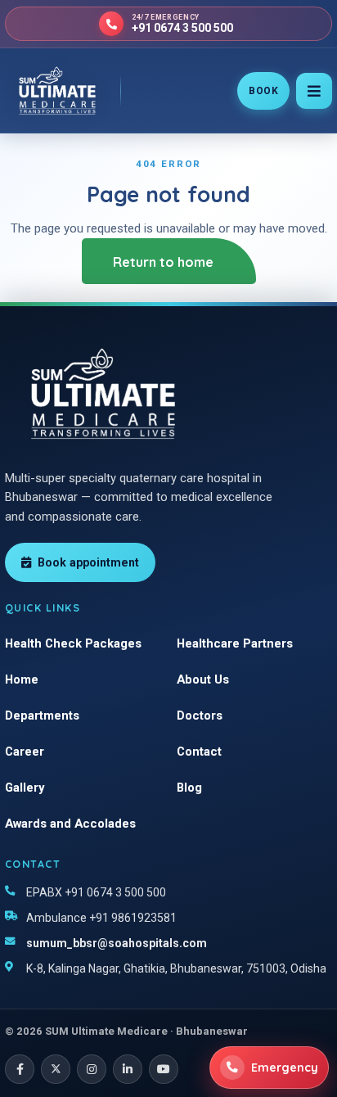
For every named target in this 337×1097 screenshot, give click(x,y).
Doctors (199, 715)
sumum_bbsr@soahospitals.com (116, 943)
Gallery (24, 787)
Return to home (163, 262)
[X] (55, 1069)
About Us (203, 679)
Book (263, 91)
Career (24, 751)
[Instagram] (91, 1069)
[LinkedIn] (127, 1069)
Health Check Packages (73, 643)
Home (21, 679)
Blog (189, 787)
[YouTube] (163, 1069)
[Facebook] (19, 1069)
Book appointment (88, 562)
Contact (199, 751)
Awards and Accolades (70, 823)
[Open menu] (314, 91)
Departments (42, 715)
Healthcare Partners (235, 643)
